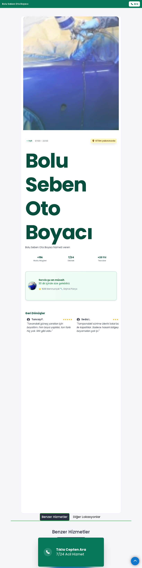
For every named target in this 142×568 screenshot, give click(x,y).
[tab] (54, 517)
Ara (136, 3)
